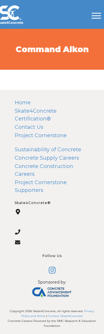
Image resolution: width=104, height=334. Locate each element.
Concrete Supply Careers (47, 158)
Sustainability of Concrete (48, 149)
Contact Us (29, 127)
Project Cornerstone (41, 135)
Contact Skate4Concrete (65, 316)
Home (23, 102)
